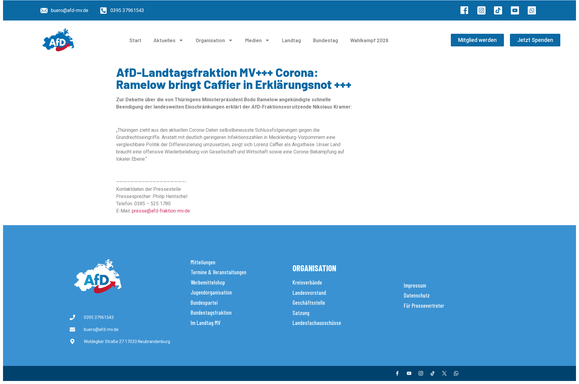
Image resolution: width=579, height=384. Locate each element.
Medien (253, 40)
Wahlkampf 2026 (369, 40)
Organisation (210, 40)
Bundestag (325, 40)
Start (135, 40)
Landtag (291, 40)
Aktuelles (164, 40)
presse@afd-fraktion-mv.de (161, 211)
